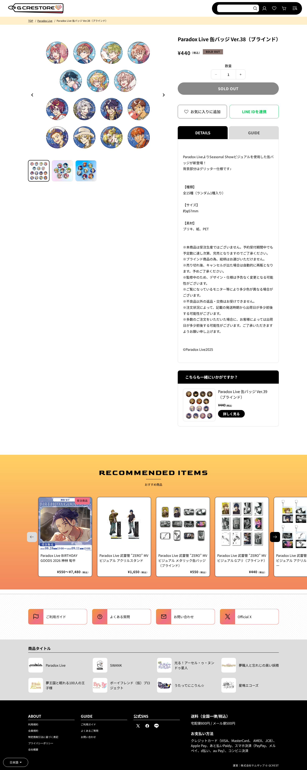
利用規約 (33, 724)
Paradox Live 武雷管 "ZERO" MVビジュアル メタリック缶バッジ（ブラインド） (182, 560)
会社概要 (33, 749)
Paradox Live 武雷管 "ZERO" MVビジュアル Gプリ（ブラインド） (241, 558)
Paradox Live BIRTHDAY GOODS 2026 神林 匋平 (59, 558)
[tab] (38, 170)
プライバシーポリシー (40, 743)
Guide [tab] (254, 132)
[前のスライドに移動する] (163, 95)
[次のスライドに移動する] (275, 537)
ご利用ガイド (88, 724)
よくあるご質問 (89, 730)
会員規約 (33, 730)
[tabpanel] (228, 251)
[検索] (255, 8)
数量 (228, 65)
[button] (294, 8)
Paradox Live (44, 20)
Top (30, 20)
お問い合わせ (88, 737)
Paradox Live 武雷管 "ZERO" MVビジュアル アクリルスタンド (123, 558)
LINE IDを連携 (254, 111)
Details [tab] (202, 132)
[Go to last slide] (32, 95)
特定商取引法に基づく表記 (43, 737)
